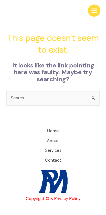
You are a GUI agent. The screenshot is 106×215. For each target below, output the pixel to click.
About (53, 141)
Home (53, 131)
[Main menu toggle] (94, 11)
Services (53, 150)
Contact (53, 160)
